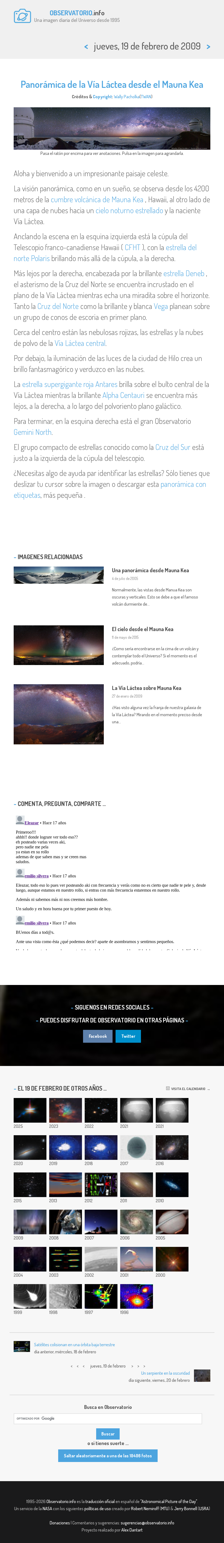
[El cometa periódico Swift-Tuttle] (136, 1296)
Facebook (98, 1036)
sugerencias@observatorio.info (147, 1522)
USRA (204, 1508)
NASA (47, 1508)
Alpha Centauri (123, 395)
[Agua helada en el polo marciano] (101, 1259)
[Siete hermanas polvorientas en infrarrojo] (65, 1110)
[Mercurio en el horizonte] (65, 1184)
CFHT (132, 247)
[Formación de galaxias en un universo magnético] (101, 1147)
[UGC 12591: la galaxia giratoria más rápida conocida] (30, 1147)
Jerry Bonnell (185, 1508)
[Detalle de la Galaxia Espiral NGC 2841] (136, 1184)
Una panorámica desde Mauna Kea (150, 570)
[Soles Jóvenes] (172, 1259)
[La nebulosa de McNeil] (30, 1259)
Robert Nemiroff (145, 1508)
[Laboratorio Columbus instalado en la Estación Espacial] (65, 1222)
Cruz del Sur (172, 447)
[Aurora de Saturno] (172, 1222)
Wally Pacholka (127, 96)
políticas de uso (97, 1508)
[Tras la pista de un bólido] (30, 1296)
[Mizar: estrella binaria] (101, 1296)
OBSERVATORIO (71, 12)
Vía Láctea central (80, 343)
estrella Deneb (183, 273)
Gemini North (33, 432)
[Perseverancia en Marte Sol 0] (136, 1110)
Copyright (102, 96)
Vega (161, 306)
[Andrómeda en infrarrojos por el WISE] (172, 1184)
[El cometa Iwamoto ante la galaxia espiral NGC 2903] (65, 1147)
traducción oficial (100, 1501)
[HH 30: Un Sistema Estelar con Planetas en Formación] (30, 1110)
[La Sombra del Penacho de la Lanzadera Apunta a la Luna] (136, 1259)
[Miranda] (65, 1296)
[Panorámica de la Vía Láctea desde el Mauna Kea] (30, 1222)
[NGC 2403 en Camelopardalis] (172, 1147)
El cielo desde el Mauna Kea (142, 628)
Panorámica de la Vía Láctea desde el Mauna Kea (112, 84)
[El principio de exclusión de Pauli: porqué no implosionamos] (65, 1259)
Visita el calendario (187, 1089)
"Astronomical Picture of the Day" (168, 1501)
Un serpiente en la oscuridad (165, 1373)
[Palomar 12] (30, 1184)
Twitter (128, 1036)
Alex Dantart (132, 1530)
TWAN (146, 96)
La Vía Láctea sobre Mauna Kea (146, 687)
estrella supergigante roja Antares (69, 384)
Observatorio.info (61, 1501)
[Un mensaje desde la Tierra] (101, 1184)
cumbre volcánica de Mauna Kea (97, 199)
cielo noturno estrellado (129, 210)
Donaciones (60, 1522)
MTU (164, 1508)
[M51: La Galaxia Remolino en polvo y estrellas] (136, 1222)
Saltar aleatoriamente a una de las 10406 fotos (108, 1455)
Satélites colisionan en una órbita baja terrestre (74, 1344)
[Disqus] (112, 881)
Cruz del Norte (58, 306)
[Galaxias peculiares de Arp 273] (101, 1110)
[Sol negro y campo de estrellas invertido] (136, 1147)
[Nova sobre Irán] (101, 1222)
